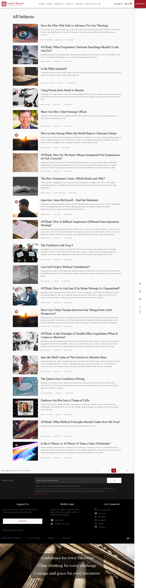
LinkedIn (101, 527)
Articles (42, 4)
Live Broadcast (104, 510)
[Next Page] (132, 471)
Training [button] (78, 4)
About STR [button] (90, 4)
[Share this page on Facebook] (140, 284)
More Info (65, 515)
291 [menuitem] (127, 471)
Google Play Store (62, 524)
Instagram (102, 520)
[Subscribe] (114, 480)
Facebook (102, 517)
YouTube (101, 513)
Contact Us (66, 538)
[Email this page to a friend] (140, 299)
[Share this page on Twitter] (140, 291)
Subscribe (140, 4)
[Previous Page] (97, 471)
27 (109, 471)
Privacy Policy (34, 538)
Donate (22, 521)
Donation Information (14, 530)
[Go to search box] (99, 4)
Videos (49, 4)
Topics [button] (68, 4)
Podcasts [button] (58, 4)
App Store (59, 520)
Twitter (101, 524)
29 (119, 471)
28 (114, 471)
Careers (51, 538)
